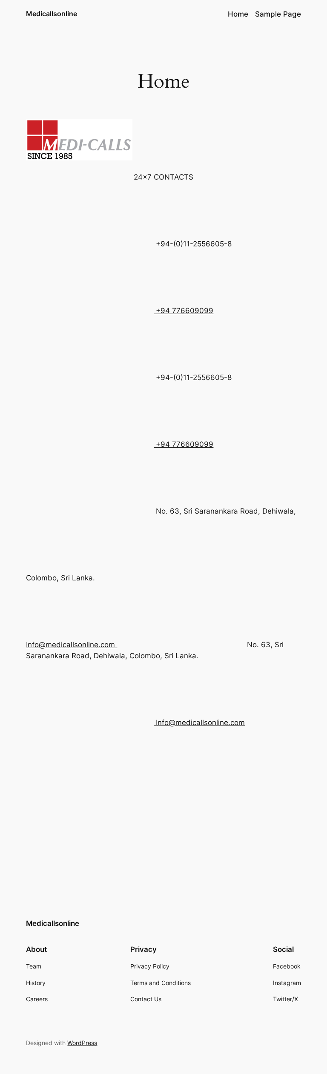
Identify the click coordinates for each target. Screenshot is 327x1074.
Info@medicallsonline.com (200, 722)
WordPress (82, 1042)
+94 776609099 (183, 310)
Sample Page (278, 14)
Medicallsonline (51, 13)
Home (238, 14)
